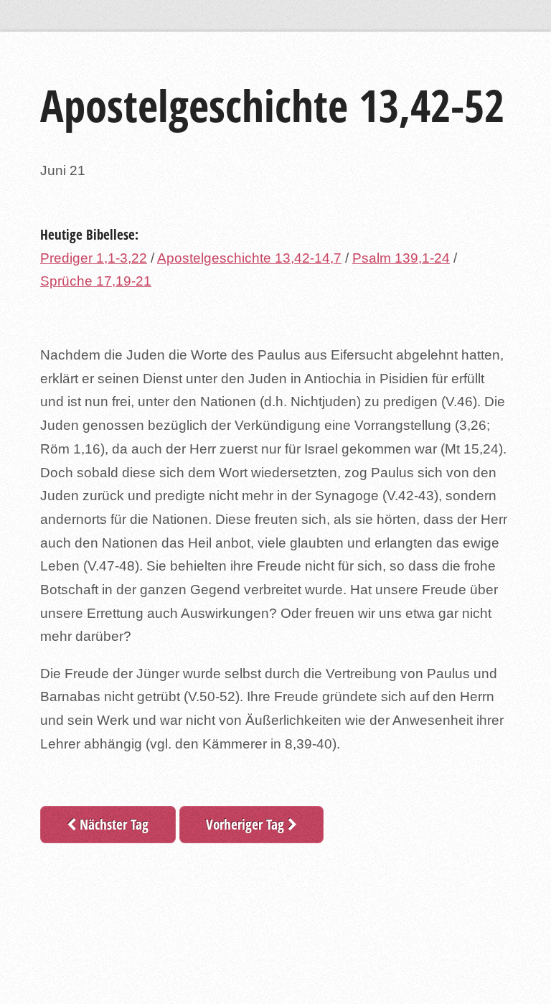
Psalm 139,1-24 (401, 258)
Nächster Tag (112, 824)
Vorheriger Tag (247, 824)
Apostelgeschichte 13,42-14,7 (249, 258)
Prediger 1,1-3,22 (93, 258)
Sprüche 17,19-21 (95, 280)
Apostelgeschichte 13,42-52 (272, 105)
